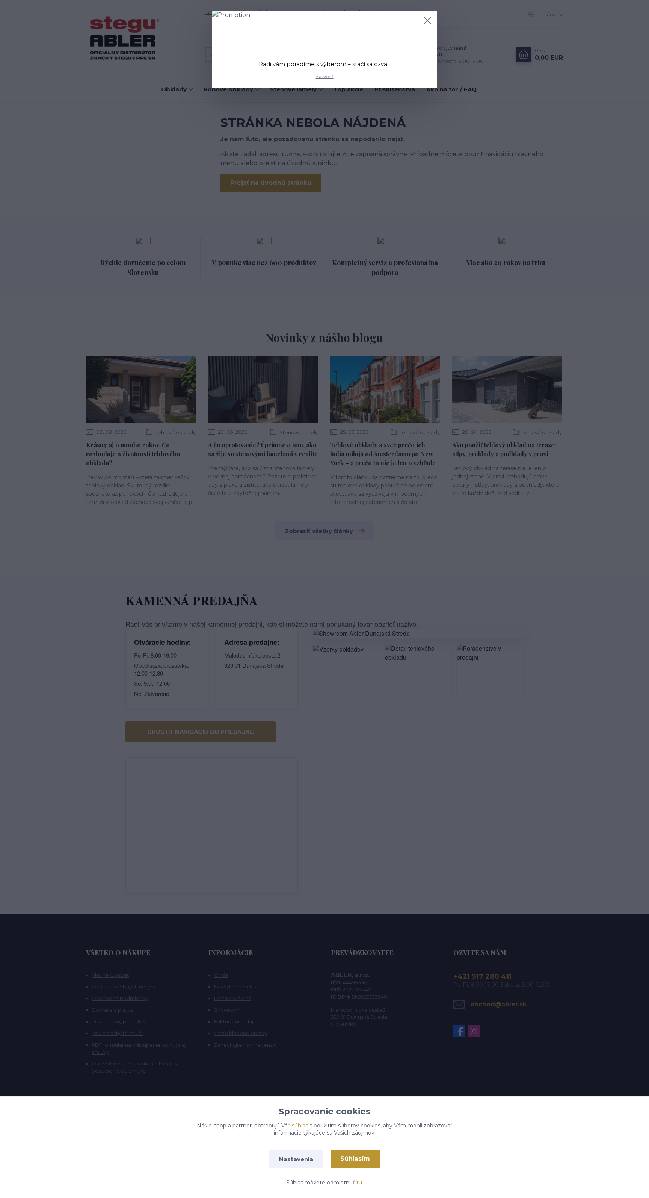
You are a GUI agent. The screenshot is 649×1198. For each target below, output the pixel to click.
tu (359, 1182)
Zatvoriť (325, 76)
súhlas (300, 1125)
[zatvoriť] (427, 20)
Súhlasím (355, 1158)
